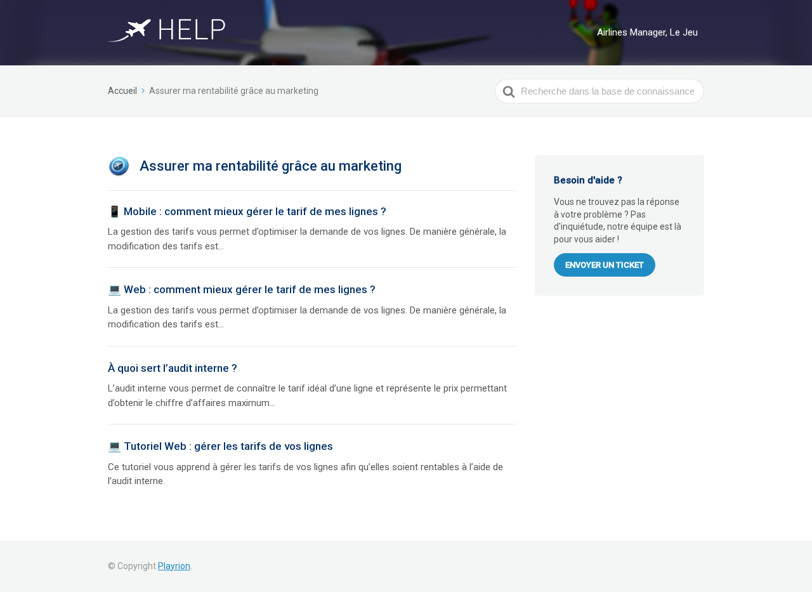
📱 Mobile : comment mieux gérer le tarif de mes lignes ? (247, 211)
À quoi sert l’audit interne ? (172, 368)
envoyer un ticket (604, 265)
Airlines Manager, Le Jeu (647, 32)
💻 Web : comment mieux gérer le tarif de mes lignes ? (242, 289)
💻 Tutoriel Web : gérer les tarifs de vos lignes (220, 446)
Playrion (174, 566)
